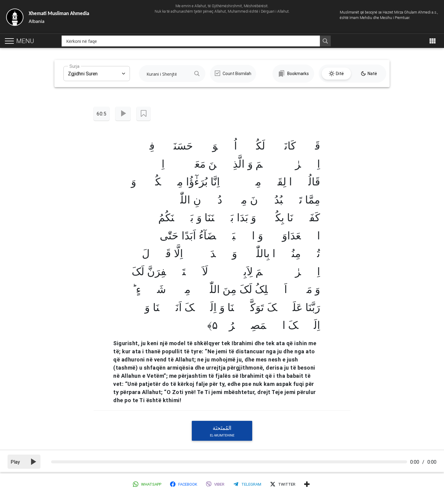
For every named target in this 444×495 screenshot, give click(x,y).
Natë (372, 73)
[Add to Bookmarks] (143, 114)
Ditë (340, 73)
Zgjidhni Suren (83, 71)
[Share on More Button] (306, 484)
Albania (59, 17)
